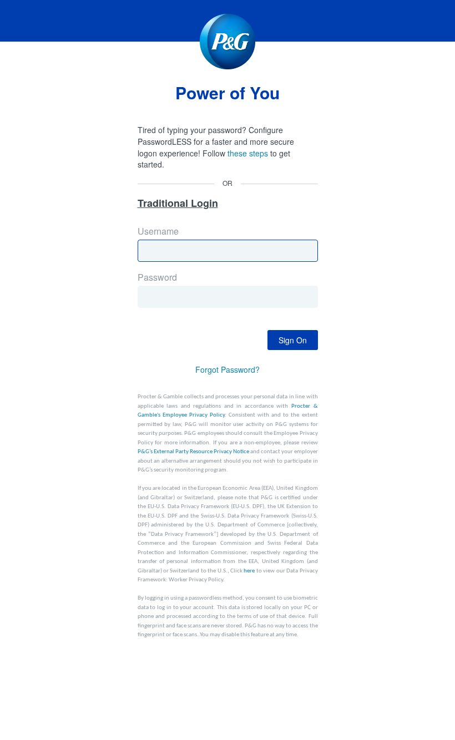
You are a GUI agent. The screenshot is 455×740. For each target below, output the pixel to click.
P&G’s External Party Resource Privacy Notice (193, 452)
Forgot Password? (227, 369)
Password (187, 290)
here (249, 571)
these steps (248, 153)
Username (187, 244)
